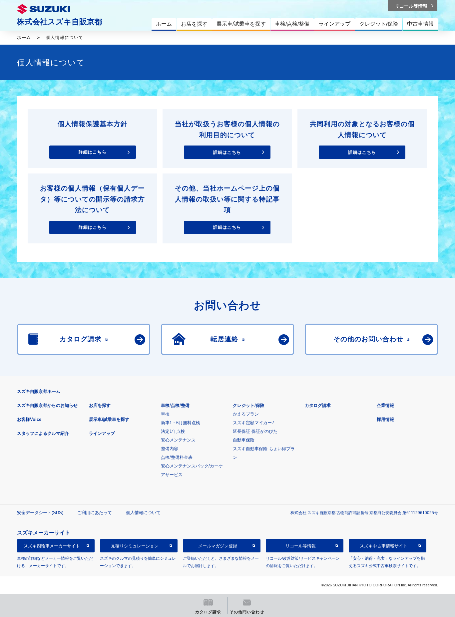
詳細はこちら (93, 152)
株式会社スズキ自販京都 (59, 21)
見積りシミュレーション (135, 545)
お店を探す (100, 405)
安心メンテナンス (178, 440)
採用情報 (385, 419)
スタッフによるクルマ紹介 (43, 433)
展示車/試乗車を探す (109, 419)
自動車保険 (243, 440)
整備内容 (169, 448)
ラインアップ (102, 433)
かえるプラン (246, 414)
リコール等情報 (300, 545)
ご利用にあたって (94, 512)
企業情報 (385, 405)
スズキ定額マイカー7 (253, 422)
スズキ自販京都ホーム (38, 391)
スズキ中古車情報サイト (383, 545)
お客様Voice (29, 419)
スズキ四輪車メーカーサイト (52, 545)
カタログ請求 (318, 405)
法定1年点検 (173, 431)
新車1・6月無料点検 (180, 422)
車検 (165, 414)
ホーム (24, 37)
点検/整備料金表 (177, 457)
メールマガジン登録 (217, 545)
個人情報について (143, 512)
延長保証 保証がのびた (255, 431)
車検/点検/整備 (175, 405)
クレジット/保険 (248, 405)
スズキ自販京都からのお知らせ (47, 405)
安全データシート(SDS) (40, 512)
